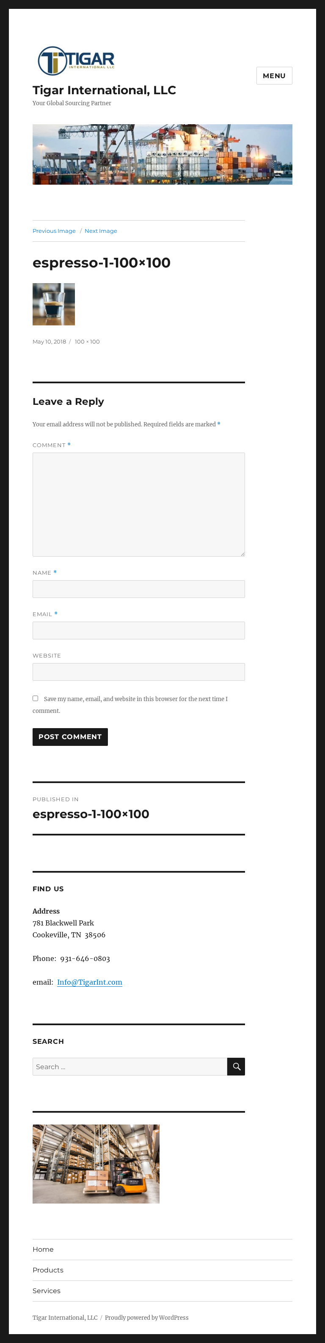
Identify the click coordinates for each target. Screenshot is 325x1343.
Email (45, 614)
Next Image (101, 230)
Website (47, 655)
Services (47, 1291)
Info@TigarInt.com (89, 982)
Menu (274, 76)
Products (48, 1270)
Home (43, 1249)
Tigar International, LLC (104, 90)
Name (45, 572)
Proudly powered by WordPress (147, 1317)
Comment (52, 445)
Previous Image (54, 230)
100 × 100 (87, 341)
